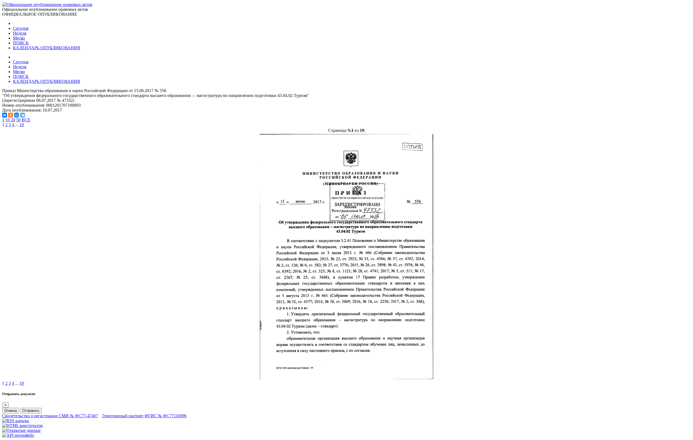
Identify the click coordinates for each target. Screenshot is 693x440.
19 (21, 124)
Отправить (31, 411)
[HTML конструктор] (22, 425)
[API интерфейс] (18, 435)
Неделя (19, 33)
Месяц (19, 38)
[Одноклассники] (10, 115)
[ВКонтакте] (4, 115)
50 (18, 120)
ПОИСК (21, 43)
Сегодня (20, 28)
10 (7, 120)
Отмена (10, 411)
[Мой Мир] (16, 115)
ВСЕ (26, 120)
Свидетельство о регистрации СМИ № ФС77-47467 (50, 415)
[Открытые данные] (21, 430)
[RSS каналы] (15, 420)
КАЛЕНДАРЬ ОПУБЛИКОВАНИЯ (46, 47)
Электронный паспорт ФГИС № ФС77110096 (144, 415)
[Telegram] (22, 115)
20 (13, 120)
